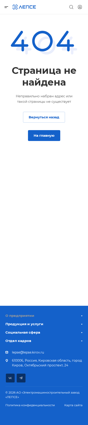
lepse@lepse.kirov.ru (28, 352)
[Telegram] (21, 378)
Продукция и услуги (24, 324)
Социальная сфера (22, 332)
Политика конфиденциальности (30, 405)
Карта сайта (73, 405)
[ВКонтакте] (10, 378)
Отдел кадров (18, 341)
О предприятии (19, 315)
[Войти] (80, 7)
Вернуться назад (44, 117)
